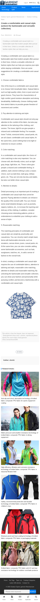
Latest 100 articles (15, 583)
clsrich (12, 360)
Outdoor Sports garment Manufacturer (12, 17)
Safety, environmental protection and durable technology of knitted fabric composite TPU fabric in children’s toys (19, 504)
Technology (5, 9)
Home (4, 7)
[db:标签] (19, 352)
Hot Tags (12, 580)
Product (14, 7)
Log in (26, 3)
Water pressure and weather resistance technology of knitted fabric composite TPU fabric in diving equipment (19, 435)
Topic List (19, 580)
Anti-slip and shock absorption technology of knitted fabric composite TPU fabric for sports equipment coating (19, 401)
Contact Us (26, 583)
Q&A (13, 9)
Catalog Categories (29, 580)
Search (33, 591)
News (23, 7)
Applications (36, 7)
